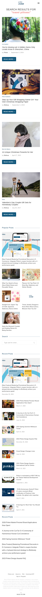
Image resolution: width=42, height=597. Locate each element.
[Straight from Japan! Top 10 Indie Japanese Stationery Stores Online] (11, 296)
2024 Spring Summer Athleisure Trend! (26, 427)
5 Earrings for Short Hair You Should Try (28, 506)
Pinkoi (6, 52)
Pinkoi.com (11, 574)
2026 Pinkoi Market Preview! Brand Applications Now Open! (27, 402)
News (3, 199)
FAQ (23, 574)
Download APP (30, 574)
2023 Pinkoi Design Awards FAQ (26, 439)
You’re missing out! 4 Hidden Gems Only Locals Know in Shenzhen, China (18, 48)
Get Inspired (5, 44)
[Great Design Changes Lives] (8, 454)
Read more (8, 59)
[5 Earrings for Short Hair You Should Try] (8, 508)
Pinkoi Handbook (6, 96)
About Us (18, 574)
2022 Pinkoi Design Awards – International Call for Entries (25, 464)
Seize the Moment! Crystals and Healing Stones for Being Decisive (11, 328)
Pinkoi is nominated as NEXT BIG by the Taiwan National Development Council (28, 477)
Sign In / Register (21, 576)
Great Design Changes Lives (25, 451)
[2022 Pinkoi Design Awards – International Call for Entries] (8, 466)
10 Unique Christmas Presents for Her (17, 152)
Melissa (6, 105)
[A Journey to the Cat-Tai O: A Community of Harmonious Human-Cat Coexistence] (8, 416)
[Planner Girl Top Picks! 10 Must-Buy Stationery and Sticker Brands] (31, 275)
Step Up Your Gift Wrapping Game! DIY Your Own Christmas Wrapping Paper (20, 101)
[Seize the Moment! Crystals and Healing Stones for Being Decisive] (11, 318)
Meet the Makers (6, 149)
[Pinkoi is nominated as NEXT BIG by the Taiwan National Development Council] (8, 479)
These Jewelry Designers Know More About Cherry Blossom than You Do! (30, 306)
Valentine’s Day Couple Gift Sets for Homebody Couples (16, 203)
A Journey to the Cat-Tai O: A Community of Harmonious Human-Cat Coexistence (27, 415)
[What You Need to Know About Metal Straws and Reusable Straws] (11, 275)
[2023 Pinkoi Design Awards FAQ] (8, 442)
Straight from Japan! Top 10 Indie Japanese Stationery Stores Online (10, 306)
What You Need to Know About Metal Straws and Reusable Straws (10, 285)
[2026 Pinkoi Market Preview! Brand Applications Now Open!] (8, 404)
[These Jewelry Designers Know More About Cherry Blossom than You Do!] (31, 296)
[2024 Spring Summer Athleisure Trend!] (8, 430)
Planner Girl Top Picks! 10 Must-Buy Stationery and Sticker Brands (30, 285)
